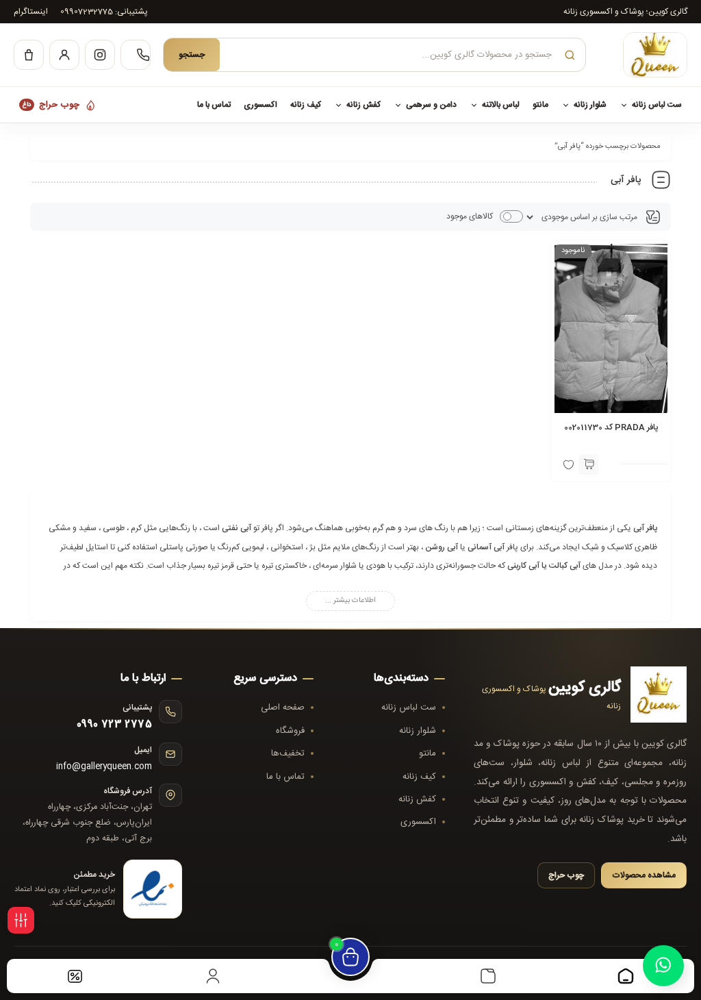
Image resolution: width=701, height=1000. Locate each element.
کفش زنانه (363, 105)
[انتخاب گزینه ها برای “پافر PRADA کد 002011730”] (588, 464)
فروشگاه (290, 730)
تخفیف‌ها (288, 753)
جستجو (192, 55)
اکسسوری (260, 105)
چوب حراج (51, 104)
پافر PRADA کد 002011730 (611, 427)
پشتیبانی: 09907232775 (104, 11)
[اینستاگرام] (100, 55)
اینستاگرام (31, 11)
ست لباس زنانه (657, 105)
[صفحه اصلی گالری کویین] (642, 54)
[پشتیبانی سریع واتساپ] (663, 960)
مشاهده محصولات (644, 875)
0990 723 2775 (114, 724)
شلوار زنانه (590, 105)
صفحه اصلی (283, 707)
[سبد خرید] (29, 55)
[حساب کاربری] (64, 55)
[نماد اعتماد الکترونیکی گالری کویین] (152, 889)
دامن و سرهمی (431, 105)
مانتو (540, 105)
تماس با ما (214, 105)
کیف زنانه (305, 105)
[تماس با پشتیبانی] (135, 55)
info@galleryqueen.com (104, 767)
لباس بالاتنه (501, 105)
